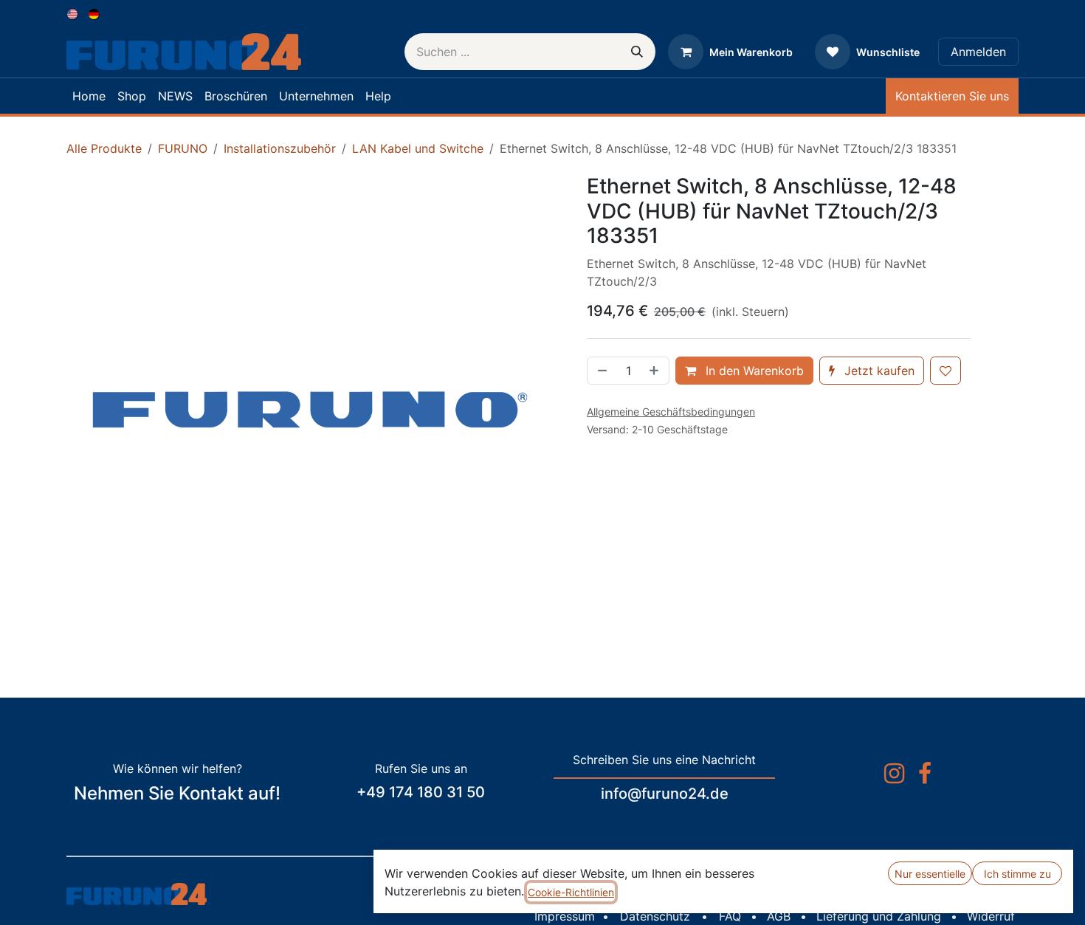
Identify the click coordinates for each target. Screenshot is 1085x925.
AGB (778, 916)
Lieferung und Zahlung (878, 916)
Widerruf (991, 916)
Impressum (564, 916)
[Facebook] (924, 773)
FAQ (730, 916)
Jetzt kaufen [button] (877, 370)
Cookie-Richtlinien (571, 892)
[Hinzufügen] (655, 370)
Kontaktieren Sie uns (952, 96)
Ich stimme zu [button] (1017, 873)
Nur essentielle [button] (930, 873)
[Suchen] (637, 51)
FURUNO (182, 148)
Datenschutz (655, 916)
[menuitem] (73, 13)
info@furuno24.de (664, 793)
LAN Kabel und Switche (417, 148)
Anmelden (978, 51)
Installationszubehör (280, 148)
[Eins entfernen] (601, 370)
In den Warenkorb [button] (753, 370)
